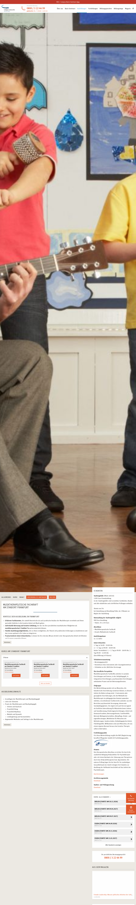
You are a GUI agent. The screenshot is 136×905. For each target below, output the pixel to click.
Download (97, 781)
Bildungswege (118, 8)
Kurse (15, 597)
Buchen (52, 597)
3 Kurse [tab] (5, 657)
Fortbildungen (93, 8)
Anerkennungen (99, 774)
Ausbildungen (81, 8)
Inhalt (21, 597)
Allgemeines (6, 597)
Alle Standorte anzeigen (113, 845)
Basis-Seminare (70, 8)
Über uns (60, 8)
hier (78, 2)
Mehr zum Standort (45, 683)
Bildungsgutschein (106, 8)
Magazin (128, 8)
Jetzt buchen (16, 675)
